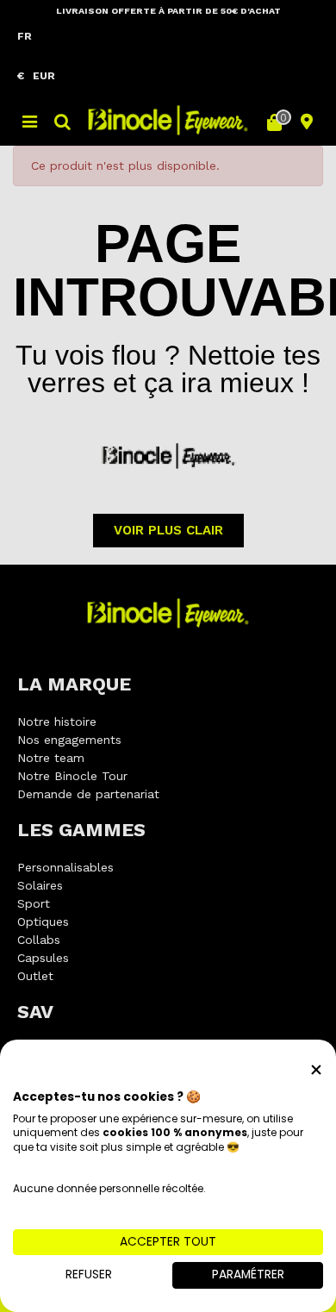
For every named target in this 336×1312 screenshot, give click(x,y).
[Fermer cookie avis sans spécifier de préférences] (316, 1069)
